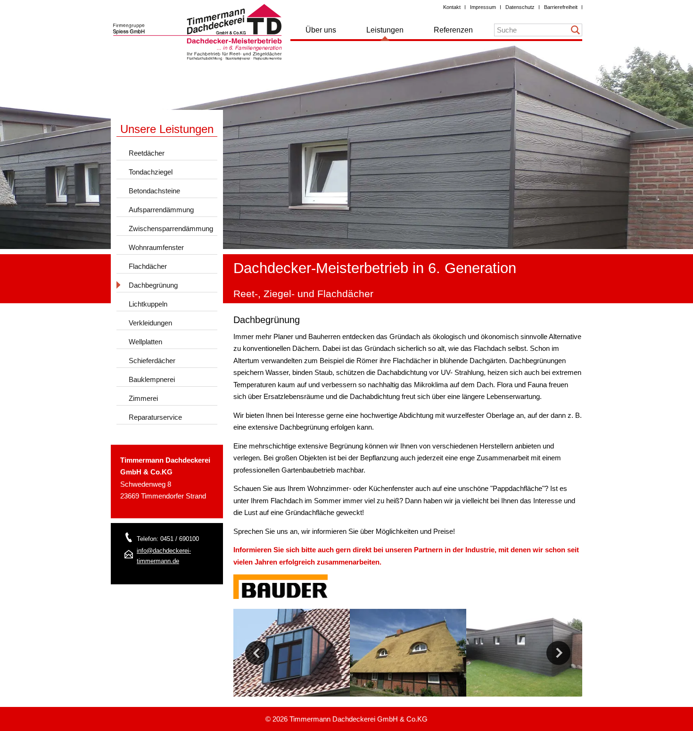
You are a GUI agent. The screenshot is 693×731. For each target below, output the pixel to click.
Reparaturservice (155, 417)
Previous (257, 653)
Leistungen (385, 30)
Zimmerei (143, 398)
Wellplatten (145, 342)
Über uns (320, 30)
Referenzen (453, 30)
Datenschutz (520, 7)
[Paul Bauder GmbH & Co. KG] (280, 596)
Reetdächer (147, 153)
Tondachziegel (151, 172)
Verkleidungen (150, 323)
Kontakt (452, 7)
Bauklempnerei (152, 379)
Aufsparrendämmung (161, 210)
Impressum (483, 7)
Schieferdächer (152, 361)
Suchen (575, 30)
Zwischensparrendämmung (171, 228)
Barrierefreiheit (561, 7)
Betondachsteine (154, 191)
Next (558, 653)
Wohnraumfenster (156, 247)
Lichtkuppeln (148, 304)
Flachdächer (148, 266)
